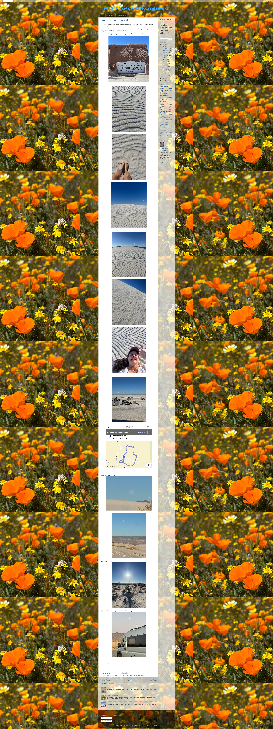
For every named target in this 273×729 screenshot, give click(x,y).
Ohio (171, 132)
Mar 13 (166, 75)
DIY (171, 125)
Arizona (170, 113)
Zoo (164, 137)
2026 (163, 44)
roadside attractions (166, 111)
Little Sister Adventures (133, 8)
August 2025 (166, 50)
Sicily (168, 135)
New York (168, 132)
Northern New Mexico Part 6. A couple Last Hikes (119, 688)
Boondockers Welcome (164, 100)
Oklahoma (162, 133)
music (161, 122)
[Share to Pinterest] (127, 673)
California (162, 114)
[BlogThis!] (123, 673)
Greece (162, 108)
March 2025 (166, 57)
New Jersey (162, 132)
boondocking (108, 675)
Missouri (162, 130)
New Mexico (141, 675)
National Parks (133, 675)
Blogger (156, 725)
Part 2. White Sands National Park (117, 20)
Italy (171, 127)
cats (166, 137)
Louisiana (167, 119)
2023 (163, 80)
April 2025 (166, 55)
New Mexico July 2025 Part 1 (114, 703)
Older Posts (152, 680)
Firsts (113, 675)
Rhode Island (163, 135)
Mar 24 (166, 61)
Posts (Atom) (111, 683)
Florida (170, 114)
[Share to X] (124, 673)
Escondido (162, 127)
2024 (163, 78)
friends (170, 121)
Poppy (161, 113)
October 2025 (166, 48)
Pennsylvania (169, 133)
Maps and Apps (121, 15)
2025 (163, 46)
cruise (170, 117)
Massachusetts (163, 129)
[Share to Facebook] (126, 673)
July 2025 (165, 52)
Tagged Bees (110, 15)
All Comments (106, 720)
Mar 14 (166, 66)
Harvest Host (166, 104)
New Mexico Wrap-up (112, 695)
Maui (171, 122)
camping (169, 109)
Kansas (166, 122)
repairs (166, 124)
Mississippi (170, 129)
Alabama (170, 124)
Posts (104, 718)
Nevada (170, 130)
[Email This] (121, 673)
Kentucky (162, 116)
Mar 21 (166, 63)
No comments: (115, 673)
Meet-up (162, 124)
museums (164, 86)
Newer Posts (105, 680)
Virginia (161, 137)
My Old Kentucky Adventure (122, 675)
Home (102, 15)
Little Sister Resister (165, 149)
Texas (107, 663)
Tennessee (166, 121)
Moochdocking (164, 117)
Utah (171, 135)
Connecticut (167, 125)
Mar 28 (166, 59)
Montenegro (166, 130)
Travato (166, 113)
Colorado (162, 125)
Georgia (162, 119)
